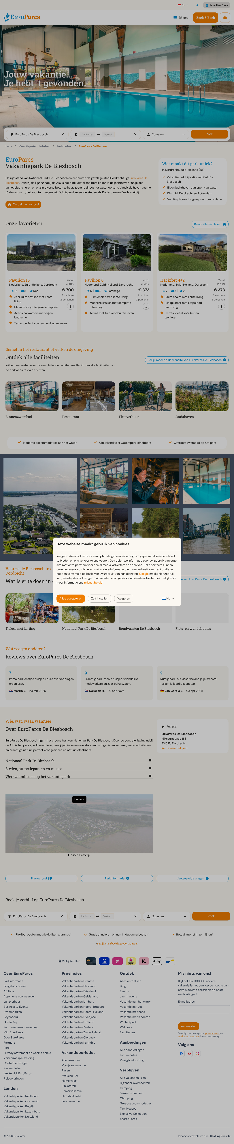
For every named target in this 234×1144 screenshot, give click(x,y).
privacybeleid (93, 582)
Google (144, 574)
